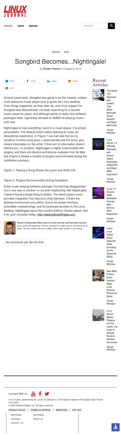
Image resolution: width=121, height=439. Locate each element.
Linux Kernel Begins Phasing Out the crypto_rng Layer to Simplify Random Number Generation (112, 326)
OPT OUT (76, 409)
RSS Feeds (38, 415)
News (21, 25)
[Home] (15, 10)
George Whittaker (111, 131)
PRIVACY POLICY (17, 409)
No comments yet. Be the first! (25, 242)
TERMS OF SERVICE (41, 409)
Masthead (16, 415)
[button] (13, 81)
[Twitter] (47, 394)
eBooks (33, 25)
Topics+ (8, 25)
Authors (15, 419)
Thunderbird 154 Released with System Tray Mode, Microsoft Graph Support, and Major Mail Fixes (113, 108)
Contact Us (17, 423)
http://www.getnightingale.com (56, 214)
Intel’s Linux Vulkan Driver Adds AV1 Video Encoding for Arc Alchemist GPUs (111, 242)
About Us (38, 419)
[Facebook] (40, 394)
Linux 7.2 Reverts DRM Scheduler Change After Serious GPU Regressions (113, 201)
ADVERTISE (61, 409)
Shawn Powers (51, 68)
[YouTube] (33, 394)
